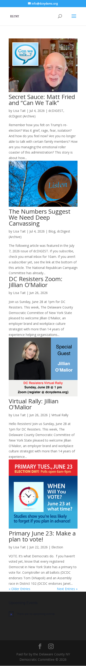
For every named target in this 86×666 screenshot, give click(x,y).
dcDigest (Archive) (22, 116)
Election (57, 547)
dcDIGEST (55, 110)
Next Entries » (67, 589)
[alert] (43, 614)
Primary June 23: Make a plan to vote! (42, 536)
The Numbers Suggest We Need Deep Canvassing (39, 217)
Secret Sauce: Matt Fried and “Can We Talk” (42, 100)
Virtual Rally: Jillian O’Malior (33, 404)
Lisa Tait (19, 110)
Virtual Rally (59, 415)
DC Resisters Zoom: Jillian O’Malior (35, 282)
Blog (51, 231)
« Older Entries (19, 589)
